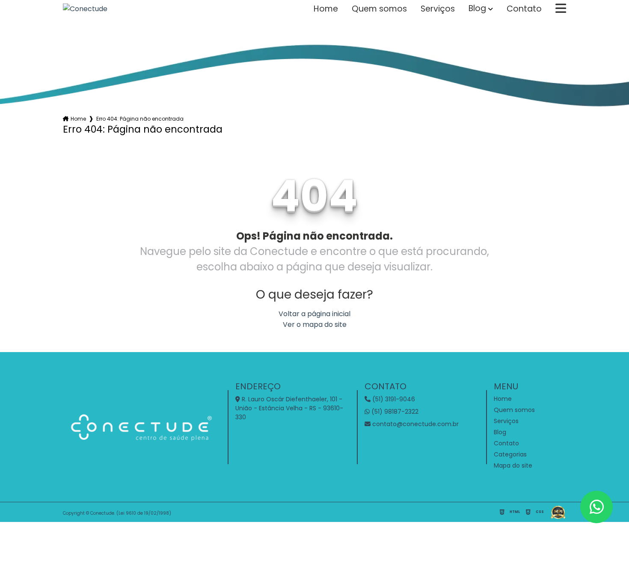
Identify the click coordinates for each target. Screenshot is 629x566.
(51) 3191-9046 (393, 399)
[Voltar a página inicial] (85, 8)
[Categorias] (560, 9)
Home (326, 9)
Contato (524, 9)
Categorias (510, 454)
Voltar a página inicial (314, 314)
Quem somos (379, 9)
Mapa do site (513, 465)
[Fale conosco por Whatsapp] (596, 507)
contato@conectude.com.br (415, 424)
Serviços (438, 9)
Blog (477, 9)
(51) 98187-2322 (394, 411)
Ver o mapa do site (315, 324)
